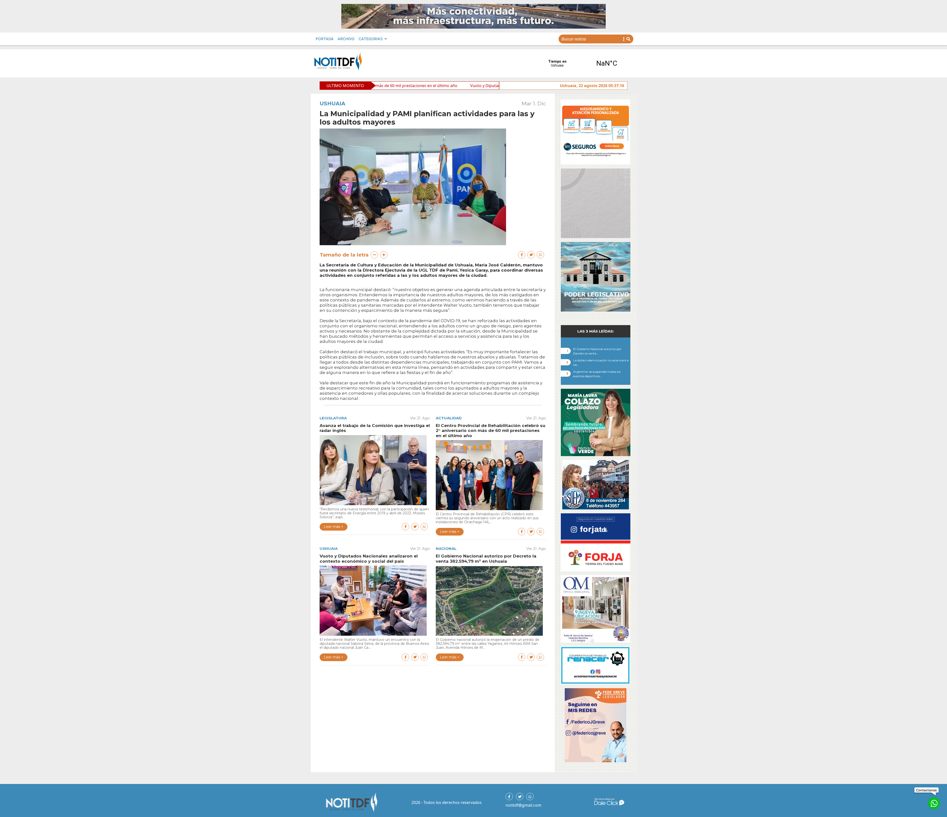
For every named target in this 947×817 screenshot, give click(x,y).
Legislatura (333, 418)
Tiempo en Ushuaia (582, 63)
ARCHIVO (346, 39)
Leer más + (333, 526)
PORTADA (325, 39)
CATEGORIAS (371, 39)
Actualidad (449, 418)
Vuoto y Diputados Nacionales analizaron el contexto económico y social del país (469, 85)
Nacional (446, 548)
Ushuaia (332, 103)
